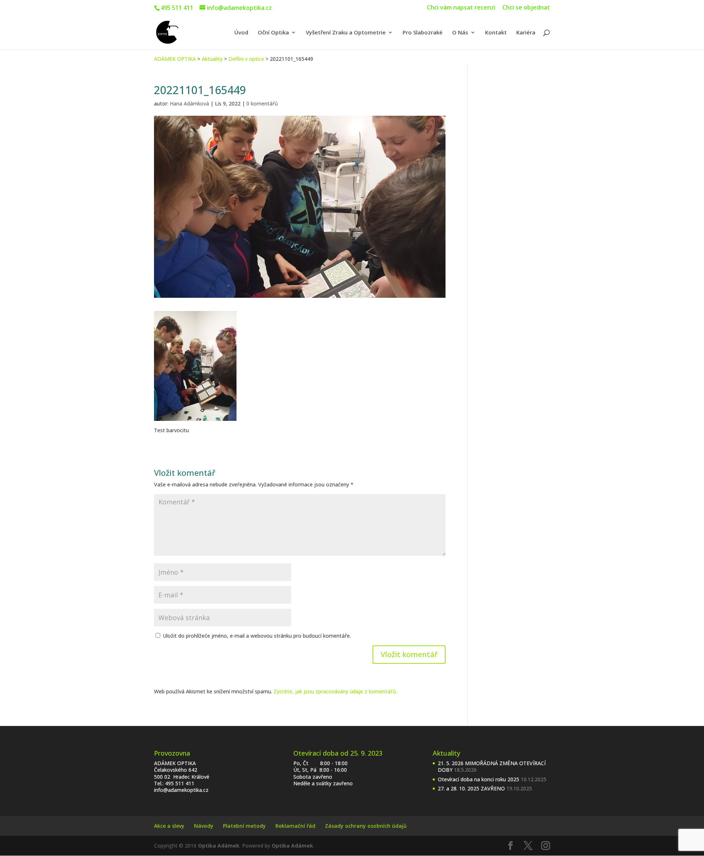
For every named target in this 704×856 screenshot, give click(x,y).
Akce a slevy (169, 825)
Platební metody (244, 825)
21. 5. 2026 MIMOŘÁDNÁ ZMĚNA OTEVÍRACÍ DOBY (492, 766)
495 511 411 (179, 783)
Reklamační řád (295, 825)
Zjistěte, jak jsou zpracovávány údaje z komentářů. (335, 691)
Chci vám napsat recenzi (461, 7)
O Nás (460, 33)
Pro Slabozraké (423, 33)
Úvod (241, 33)
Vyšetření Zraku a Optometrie (346, 33)
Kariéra (525, 33)
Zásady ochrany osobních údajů (366, 825)
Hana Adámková (189, 103)
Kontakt (496, 33)
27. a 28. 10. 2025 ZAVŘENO (471, 788)
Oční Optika (273, 33)
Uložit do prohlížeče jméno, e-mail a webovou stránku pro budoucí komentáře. (257, 635)
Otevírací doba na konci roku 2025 (478, 779)
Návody (203, 825)
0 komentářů (262, 103)
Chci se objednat (526, 7)
